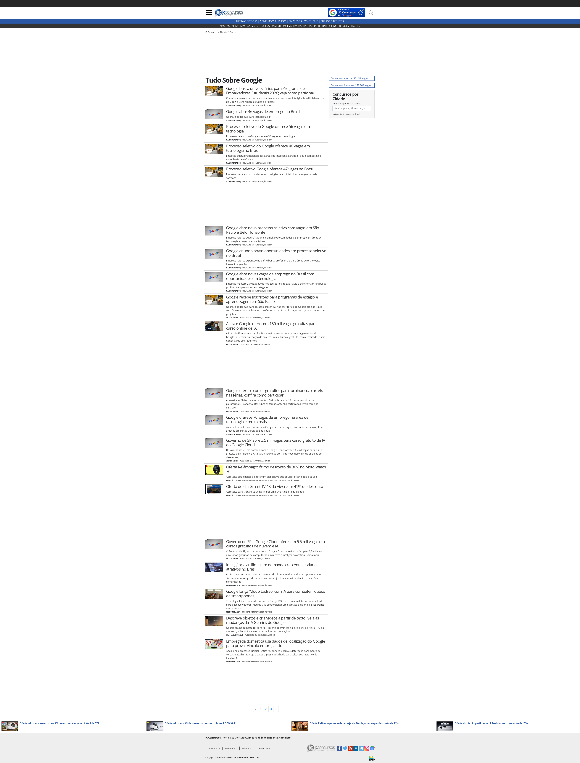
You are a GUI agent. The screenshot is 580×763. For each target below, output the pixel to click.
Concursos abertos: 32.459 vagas (349, 78)
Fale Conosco (231, 748)
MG (290, 26)
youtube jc (311, 21)
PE (310, 26)
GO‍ (268, 26)
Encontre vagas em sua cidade (345, 103)
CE (253, 26)
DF (258, 26)
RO (334, 26)
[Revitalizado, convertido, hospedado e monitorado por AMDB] (372, 758)
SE (353, 26)
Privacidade (264, 748)
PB (300, 26)
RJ (319, 26)
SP (349, 26)
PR (305, 26)
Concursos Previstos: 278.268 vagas (351, 85)
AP (237, 26)
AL (233, 26)
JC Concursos (211, 32)
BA (248, 26)
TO (358, 26)
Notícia (223, 32)
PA (295, 26)
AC (228, 26)
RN (324, 26)
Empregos (295, 21)
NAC (222, 26)
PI (315, 26)
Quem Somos (214, 748)
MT (279, 26)
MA (274, 26)
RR (339, 26)
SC (344, 26)
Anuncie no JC (248, 748)
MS (285, 26)
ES (263, 26)
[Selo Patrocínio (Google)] (346, 12)
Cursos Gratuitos (332, 21)
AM (243, 26)
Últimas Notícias (246, 21)
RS (329, 26)
